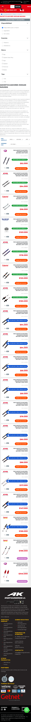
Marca (3, 50)
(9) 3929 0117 (12, 10)
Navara (20, 14)
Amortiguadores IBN (8, 643)
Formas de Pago (22, 629)
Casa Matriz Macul (26, 2)
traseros (6, 42)
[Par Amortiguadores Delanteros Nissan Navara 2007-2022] (6, 275)
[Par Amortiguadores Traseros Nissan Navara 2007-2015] (6, 160)
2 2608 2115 (18, 654)
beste (5, 70)
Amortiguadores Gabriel (8, 624)
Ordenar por (3, 144)
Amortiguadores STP (8, 639)
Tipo (3, 74)
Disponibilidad (6, 23)
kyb (4, 60)
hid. (5, 81)
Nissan (14, 14)
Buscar (18, 6)
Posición (4, 38)
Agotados (7, 30)
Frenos (5, 664)
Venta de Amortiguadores (22, 622)
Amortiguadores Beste (8, 654)
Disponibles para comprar (11, 27)
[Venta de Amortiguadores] (2, 6)
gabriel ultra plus (8, 57)
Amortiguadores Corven (8, 628)
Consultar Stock (22, 558)
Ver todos (6, 33)
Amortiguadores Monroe (8, 632)
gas (5, 78)
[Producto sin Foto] (6, 229)
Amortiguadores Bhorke (8, 650)
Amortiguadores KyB (8, 635)
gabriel (5, 63)
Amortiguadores (7, 14)
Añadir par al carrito (21, 168)
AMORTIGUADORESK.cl (7, 716)
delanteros (7, 45)
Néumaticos (7, 662)
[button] (23, 10)
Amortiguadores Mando (8, 646)
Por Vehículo (4, 139)
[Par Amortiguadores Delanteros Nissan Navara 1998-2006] (6, 183)
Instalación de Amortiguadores (22, 626)
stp (4, 54)
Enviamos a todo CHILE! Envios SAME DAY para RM (12, 2)
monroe (5, 66)
